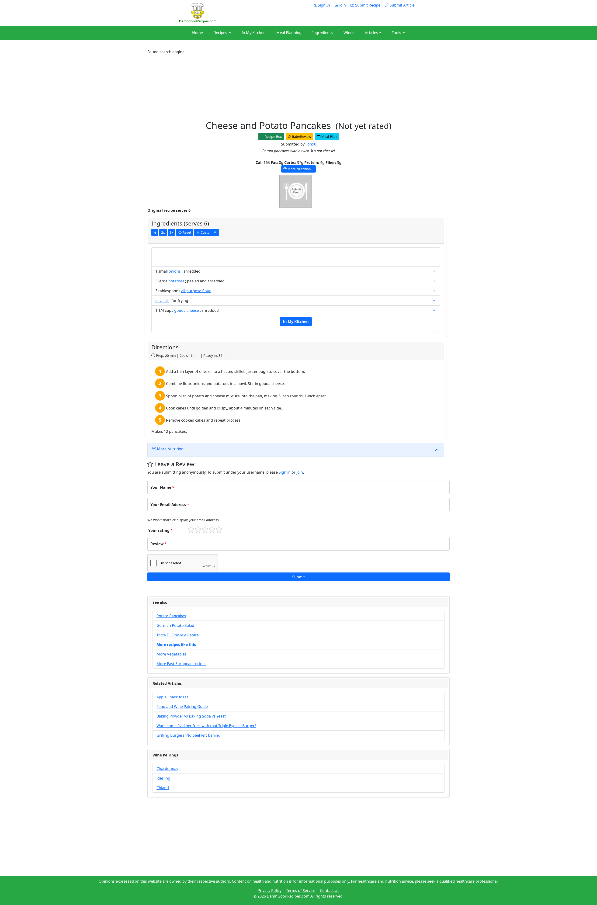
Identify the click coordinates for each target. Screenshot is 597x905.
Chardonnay (167, 768)
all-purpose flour (196, 290)
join (299, 472)
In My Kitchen (254, 32)
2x (163, 232)
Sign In (323, 5)
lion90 (310, 144)
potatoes (176, 281)
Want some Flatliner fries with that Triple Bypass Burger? (206, 725)
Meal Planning (289, 32)
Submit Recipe (367, 5)
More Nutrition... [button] (300, 169)
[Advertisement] (287, 87)
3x (171, 232)
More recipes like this (176, 644)
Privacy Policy (269, 890)
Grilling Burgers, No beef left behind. (188, 735)
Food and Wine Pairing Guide (182, 706)
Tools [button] (397, 32)
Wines (349, 32)
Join (342, 5)
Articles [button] (371, 32)
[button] (298, 576)
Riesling (163, 778)
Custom (206, 232)
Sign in (285, 472)
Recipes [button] (221, 32)
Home (197, 32)
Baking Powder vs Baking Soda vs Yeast (191, 716)
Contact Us (329, 890)
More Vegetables (171, 654)
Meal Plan (328, 136)
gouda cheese (186, 310)
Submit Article (401, 5)
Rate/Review (301, 136)
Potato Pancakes (171, 615)
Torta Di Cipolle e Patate (177, 635)
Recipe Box (273, 136)
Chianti (162, 787)
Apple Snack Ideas (172, 697)
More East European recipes (181, 663)
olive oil (162, 300)
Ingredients (322, 32)
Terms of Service (300, 890)
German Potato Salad (175, 625)
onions (175, 271)
